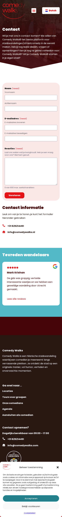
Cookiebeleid (29, 513)
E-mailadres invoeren (15, 122)
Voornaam (10, 92)
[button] (57, 467)
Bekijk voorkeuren (31, 506)
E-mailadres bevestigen (16, 133)
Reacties (14, 148)
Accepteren (31, 498)
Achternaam (10, 103)
